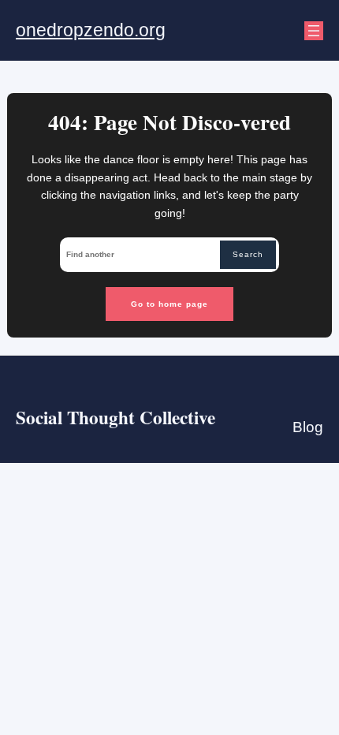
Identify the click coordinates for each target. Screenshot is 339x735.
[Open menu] (313, 30)
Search (248, 254)
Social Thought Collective (115, 417)
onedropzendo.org (91, 30)
